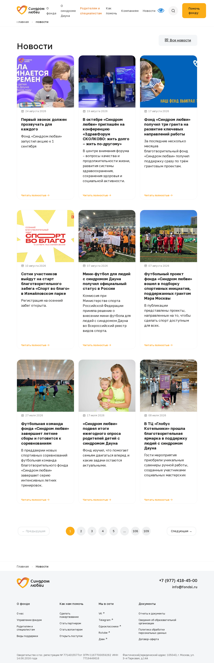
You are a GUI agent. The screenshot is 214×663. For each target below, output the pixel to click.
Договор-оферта (149, 639)
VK (100, 613)
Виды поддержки (27, 636)
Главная (23, 22)
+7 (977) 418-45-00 (178, 580)
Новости (149, 11)
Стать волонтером (71, 629)
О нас (20, 613)
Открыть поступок (71, 636)
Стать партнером (70, 623)
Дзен (102, 639)
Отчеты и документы (152, 613)
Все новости (179, 40)
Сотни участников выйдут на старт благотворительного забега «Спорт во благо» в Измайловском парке (45, 283)
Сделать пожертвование (69, 615)
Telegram (105, 620)
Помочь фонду (194, 11)
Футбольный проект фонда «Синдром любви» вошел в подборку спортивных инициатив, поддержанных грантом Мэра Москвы (168, 285)
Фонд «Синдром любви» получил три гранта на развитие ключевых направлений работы (167, 126)
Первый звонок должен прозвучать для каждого (44, 124)
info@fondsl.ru (184, 587)
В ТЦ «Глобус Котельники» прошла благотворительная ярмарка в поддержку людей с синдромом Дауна (165, 435)
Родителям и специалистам (26, 628)
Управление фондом (29, 620)
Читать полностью (34, 195)
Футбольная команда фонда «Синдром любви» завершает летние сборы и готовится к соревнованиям (45, 433)
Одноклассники (108, 626)
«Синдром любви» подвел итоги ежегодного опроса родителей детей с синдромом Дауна (102, 433)
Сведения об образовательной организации (157, 621)
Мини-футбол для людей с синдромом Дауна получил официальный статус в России (106, 281)
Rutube (103, 632)
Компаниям (130, 11)
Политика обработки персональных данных (153, 631)
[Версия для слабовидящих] (163, 10)
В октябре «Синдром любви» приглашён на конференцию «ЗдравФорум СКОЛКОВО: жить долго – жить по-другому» (106, 131)
